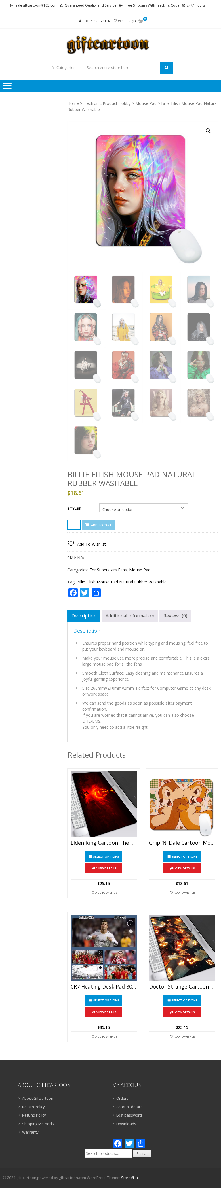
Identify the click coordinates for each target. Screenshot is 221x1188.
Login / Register (96, 21)
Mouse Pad (146, 103)
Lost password (129, 1115)
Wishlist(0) (127, 21)
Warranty (30, 1132)
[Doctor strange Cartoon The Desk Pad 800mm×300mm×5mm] (182, 948)
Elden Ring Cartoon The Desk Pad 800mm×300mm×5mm (103, 843)
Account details (129, 1106)
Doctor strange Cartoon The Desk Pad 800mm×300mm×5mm (182, 987)
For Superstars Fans (108, 570)
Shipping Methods (38, 1123)
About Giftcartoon (37, 1098)
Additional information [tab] (130, 616)
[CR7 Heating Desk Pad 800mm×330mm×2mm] (103, 948)
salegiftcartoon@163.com (37, 5)
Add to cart (101, 525)
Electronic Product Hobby (107, 103)
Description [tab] (83, 616)
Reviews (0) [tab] (175, 616)
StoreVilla (129, 1177)
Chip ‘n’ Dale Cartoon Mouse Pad (182, 843)
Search (142, 1153)
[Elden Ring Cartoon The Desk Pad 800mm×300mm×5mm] (103, 804)
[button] (208, 131)
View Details (106, 868)
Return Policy (33, 1106)
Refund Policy (34, 1115)
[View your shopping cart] (140, 21)
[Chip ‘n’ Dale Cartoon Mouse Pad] (182, 804)
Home (73, 103)
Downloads (126, 1123)
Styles (74, 508)
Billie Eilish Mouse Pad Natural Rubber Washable (122, 582)
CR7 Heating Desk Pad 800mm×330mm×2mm (103, 987)
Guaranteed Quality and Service (90, 5)
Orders (122, 1098)
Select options (106, 856)
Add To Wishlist (107, 892)
